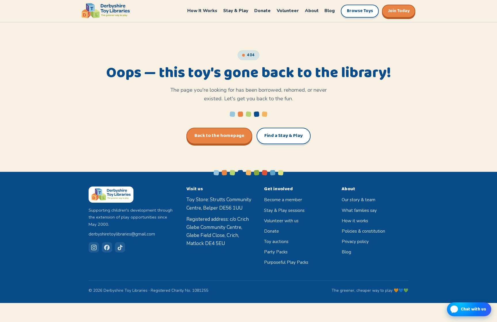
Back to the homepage (219, 136)
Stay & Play (235, 10)
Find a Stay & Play (283, 136)
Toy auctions (276, 241)
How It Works (202, 10)
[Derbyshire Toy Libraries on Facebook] (107, 247)
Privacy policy (355, 241)
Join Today (399, 10)
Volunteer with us (281, 221)
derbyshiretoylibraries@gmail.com (122, 234)
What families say (359, 210)
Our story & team (358, 200)
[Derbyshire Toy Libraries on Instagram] (94, 247)
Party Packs (276, 252)
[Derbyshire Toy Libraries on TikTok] (120, 247)
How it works (355, 221)
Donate (262, 10)
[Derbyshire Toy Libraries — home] (106, 11)
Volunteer (288, 10)
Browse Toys (360, 10)
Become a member (283, 200)
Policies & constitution (363, 231)
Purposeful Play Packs (286, 262)
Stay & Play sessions (284, 210)
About (312, 10)
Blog (329, 10)
